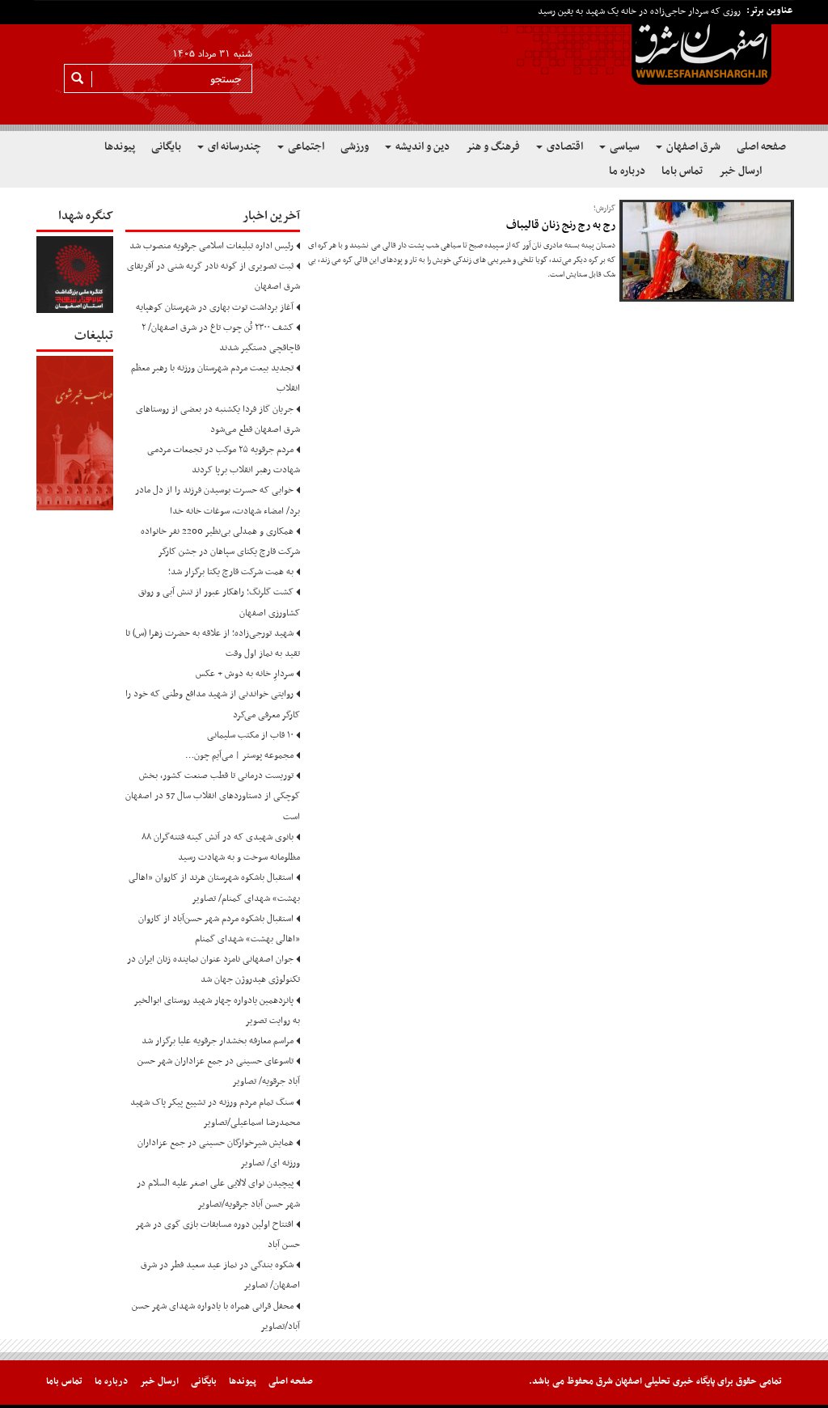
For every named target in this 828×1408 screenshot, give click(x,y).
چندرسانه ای (233, 146)
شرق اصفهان (692, 146)
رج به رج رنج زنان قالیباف (560, 225)
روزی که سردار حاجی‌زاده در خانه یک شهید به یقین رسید (639, 11)
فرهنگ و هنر (493, 146)
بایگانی (166, 146)
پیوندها (119, 146)
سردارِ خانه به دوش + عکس (245, 674)
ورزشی (354, 146)
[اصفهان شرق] (414, 65)
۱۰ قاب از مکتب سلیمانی (250, 735)
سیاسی (623, 146)
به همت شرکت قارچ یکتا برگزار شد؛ (231, 572)
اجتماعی (304, 146)
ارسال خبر (740, 171)
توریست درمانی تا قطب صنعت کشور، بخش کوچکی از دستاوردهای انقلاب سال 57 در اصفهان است (212, 795)
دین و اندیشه (421, 146)
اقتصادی (563, 146)
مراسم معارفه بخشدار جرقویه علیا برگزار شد (218, 1041)
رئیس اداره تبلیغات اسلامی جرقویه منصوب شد (211, 246)
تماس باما (682, 171)
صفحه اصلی (761, 146)
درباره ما (627, 171)
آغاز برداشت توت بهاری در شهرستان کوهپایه (215, 307)
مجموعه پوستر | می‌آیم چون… (239, 755)
